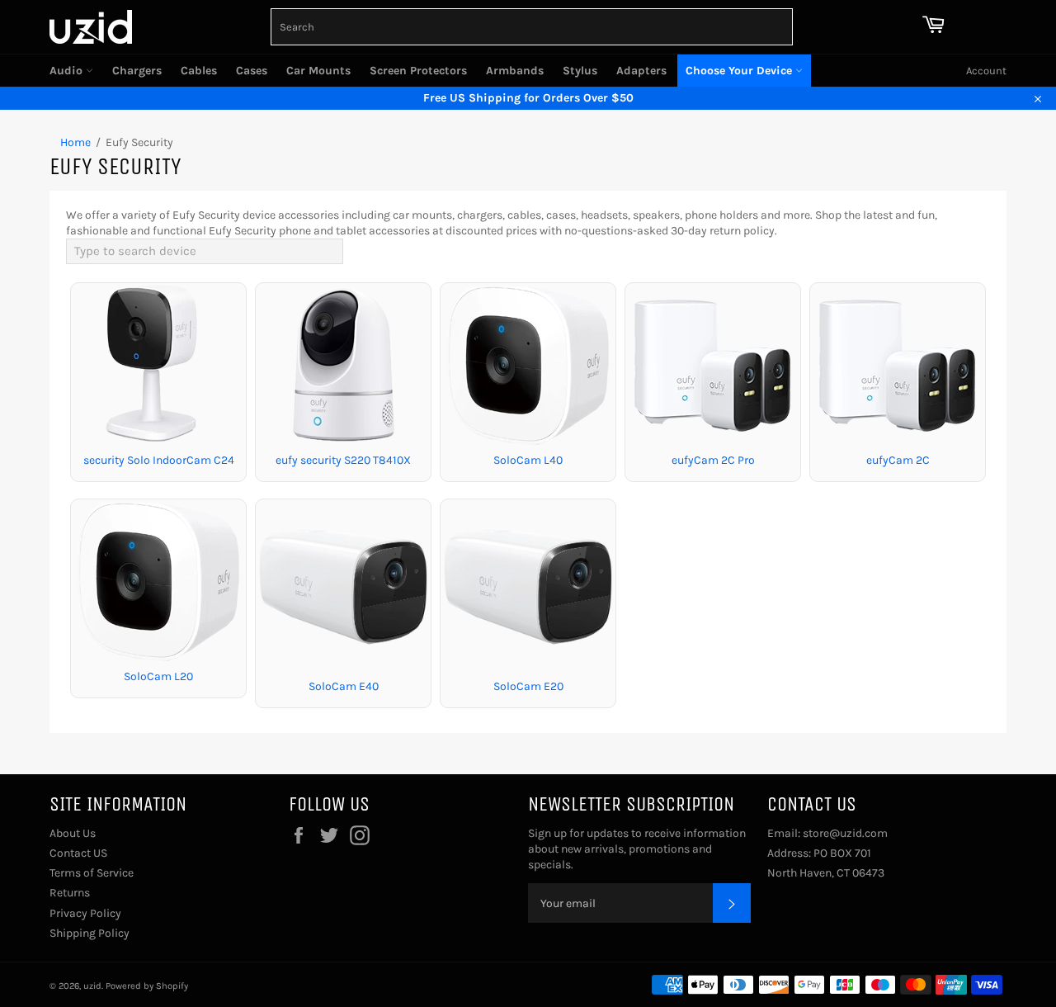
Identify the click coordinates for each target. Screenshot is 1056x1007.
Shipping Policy (90, 933)
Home (75, 142)
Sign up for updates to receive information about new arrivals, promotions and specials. (637, 849)
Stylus (580, 71)
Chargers (137, 71)
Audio (68, 71)
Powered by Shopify (147, 986)
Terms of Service (92, 873)
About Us (73, 833)
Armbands (515, 71)
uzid (92, 986)
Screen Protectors (418, 71)
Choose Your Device (740, 71)
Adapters (641, 71)
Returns (70, 893)
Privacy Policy (85, 913)
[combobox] (532, 26)
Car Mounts (318, 71)
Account (986, 70)
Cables (199, 71)
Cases (251, 71)
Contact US (78, 853)
